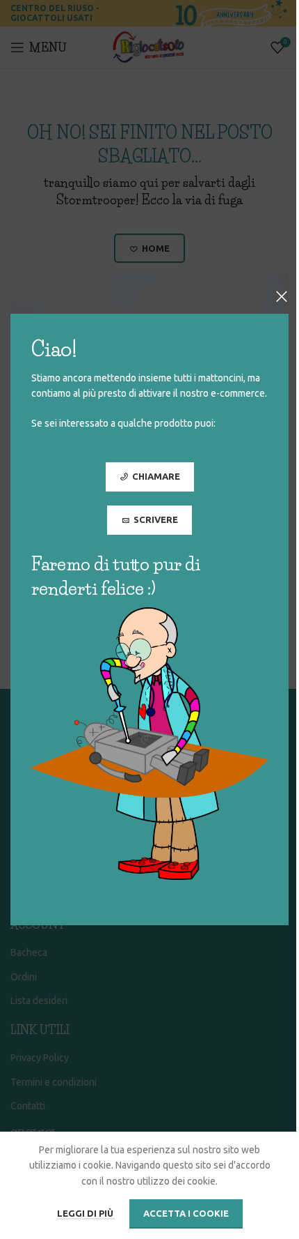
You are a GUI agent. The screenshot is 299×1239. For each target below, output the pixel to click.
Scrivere (156, 519)
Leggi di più (86, 1213)
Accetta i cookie (186, 1213)
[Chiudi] (281, 296)
